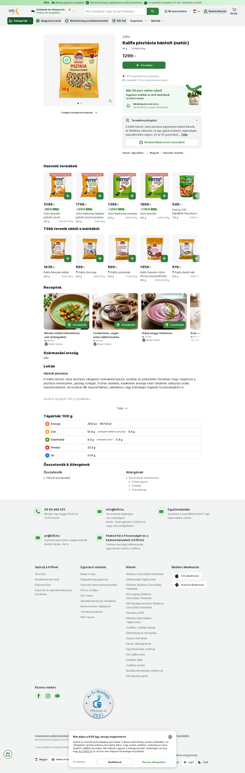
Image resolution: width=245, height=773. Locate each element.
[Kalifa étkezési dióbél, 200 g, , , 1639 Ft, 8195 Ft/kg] (58, 249)
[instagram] (47, 696)
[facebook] (38, 696)
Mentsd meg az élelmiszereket (89, 20)
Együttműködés (179, 509)
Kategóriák (20, 20)
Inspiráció (136, 20)
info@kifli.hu (115, 509)
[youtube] (57, 696)
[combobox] (115, 11)
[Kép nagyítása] (110, 101)
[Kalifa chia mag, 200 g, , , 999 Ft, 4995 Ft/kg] (90, 249)
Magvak (154, 152)
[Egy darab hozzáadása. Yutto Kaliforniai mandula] (132, 195)
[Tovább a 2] (81, 103)
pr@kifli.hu (52, 535)
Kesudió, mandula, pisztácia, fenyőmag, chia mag (174, 152)
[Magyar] (196, 11)
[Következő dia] (108, 70)
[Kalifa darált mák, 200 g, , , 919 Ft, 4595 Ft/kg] (186, 249)
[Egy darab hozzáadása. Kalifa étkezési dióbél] (67, 258)
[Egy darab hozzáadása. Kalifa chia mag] (99, 258)
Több (184, 134)
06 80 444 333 (54, 509)
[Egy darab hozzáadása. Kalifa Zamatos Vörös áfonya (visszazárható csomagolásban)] (164, 258)
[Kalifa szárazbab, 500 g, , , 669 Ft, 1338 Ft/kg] (122, 249)
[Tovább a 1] (78, 103)
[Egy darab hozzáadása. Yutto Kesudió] (164, 195)
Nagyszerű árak (51, 20)
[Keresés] (153, 11)
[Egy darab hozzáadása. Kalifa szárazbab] (132, 258)
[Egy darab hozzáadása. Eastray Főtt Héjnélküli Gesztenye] (196, 195)
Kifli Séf (121, 20)
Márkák (155, 20)
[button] (215, 11)
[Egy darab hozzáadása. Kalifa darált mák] (196, 258)
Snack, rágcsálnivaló (133, 152)
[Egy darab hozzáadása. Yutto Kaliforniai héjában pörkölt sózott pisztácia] (99, 195)
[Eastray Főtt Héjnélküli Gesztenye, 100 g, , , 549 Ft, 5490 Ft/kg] (186, 186)
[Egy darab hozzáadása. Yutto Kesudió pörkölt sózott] (67, 195)
